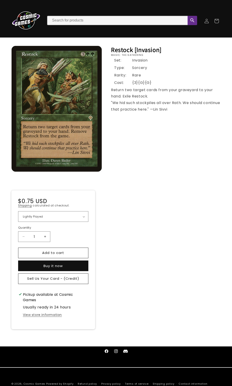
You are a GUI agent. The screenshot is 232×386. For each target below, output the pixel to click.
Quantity (24, 227)
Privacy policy (111, 384)
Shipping (25, 205)
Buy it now (53, 265)
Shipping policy (163, 384)
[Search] (192, 20)
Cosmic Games (34, 384)
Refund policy (87, 384)
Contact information (193, 384)
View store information (42, 315)
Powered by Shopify (60, 384)
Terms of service (136, 384)
